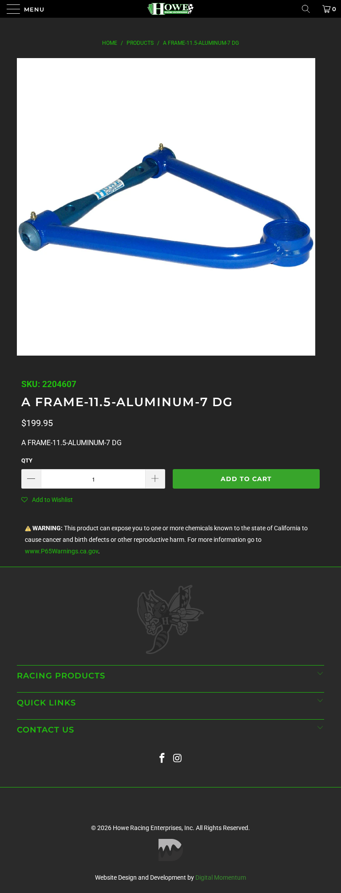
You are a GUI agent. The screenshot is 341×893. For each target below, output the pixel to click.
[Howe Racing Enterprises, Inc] (170, 9)
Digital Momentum (220, 877)
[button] (47, 500)
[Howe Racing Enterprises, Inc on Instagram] (178, 758)
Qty (26, 460)
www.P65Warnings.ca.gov (61, 551)
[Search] (309, 9)
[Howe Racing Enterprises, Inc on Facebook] (162, 758)
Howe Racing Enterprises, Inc (153, 827)
